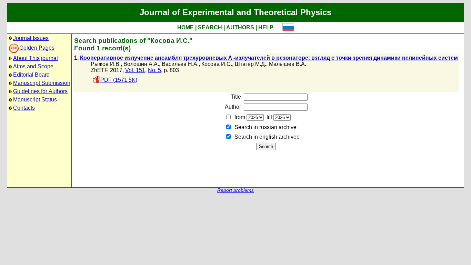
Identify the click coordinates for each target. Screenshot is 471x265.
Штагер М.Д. (250, 64)
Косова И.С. (216, 64)
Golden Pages (36, 48)
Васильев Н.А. (180, 64)
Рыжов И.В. (106, 64)
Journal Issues (31, 38)
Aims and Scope (33, 66)
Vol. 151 (135, 70)
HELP (265, 27)
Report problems (235, 190)
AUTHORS (240, 27)
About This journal (35, 58)
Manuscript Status (35, 99)
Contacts (24, 108)
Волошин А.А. (141, 64)
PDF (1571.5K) (118, 80)
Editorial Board (31, 75)
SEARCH (210, 27)
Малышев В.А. (287, 64)
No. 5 (154, 70)
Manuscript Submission (41, 83)
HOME (185, 27)
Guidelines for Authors (40, 91)
